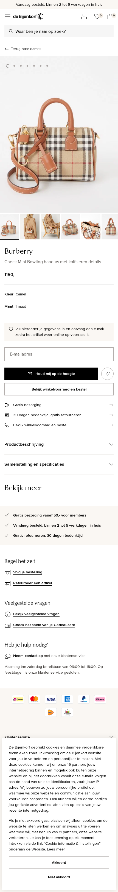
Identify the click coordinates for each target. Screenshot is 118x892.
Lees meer (56, 849)
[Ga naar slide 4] (27, 66)
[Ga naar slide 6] (40, 66)
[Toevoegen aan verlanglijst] (107, 374)
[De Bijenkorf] (28, 16)
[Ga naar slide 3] (21, 66)
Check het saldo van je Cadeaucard (44, 624)
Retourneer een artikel (32, 583)
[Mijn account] (84, 16)
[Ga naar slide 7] (47, 66)
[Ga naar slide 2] (14, 66)
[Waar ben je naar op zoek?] (11, 31)
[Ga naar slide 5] (34, 66)
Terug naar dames (26, 48)
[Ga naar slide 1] (7, 66)
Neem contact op (28, 655)
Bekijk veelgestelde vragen (36, 614)
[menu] (7, 16)
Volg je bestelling (27, 572)
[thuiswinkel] (67, 715)
